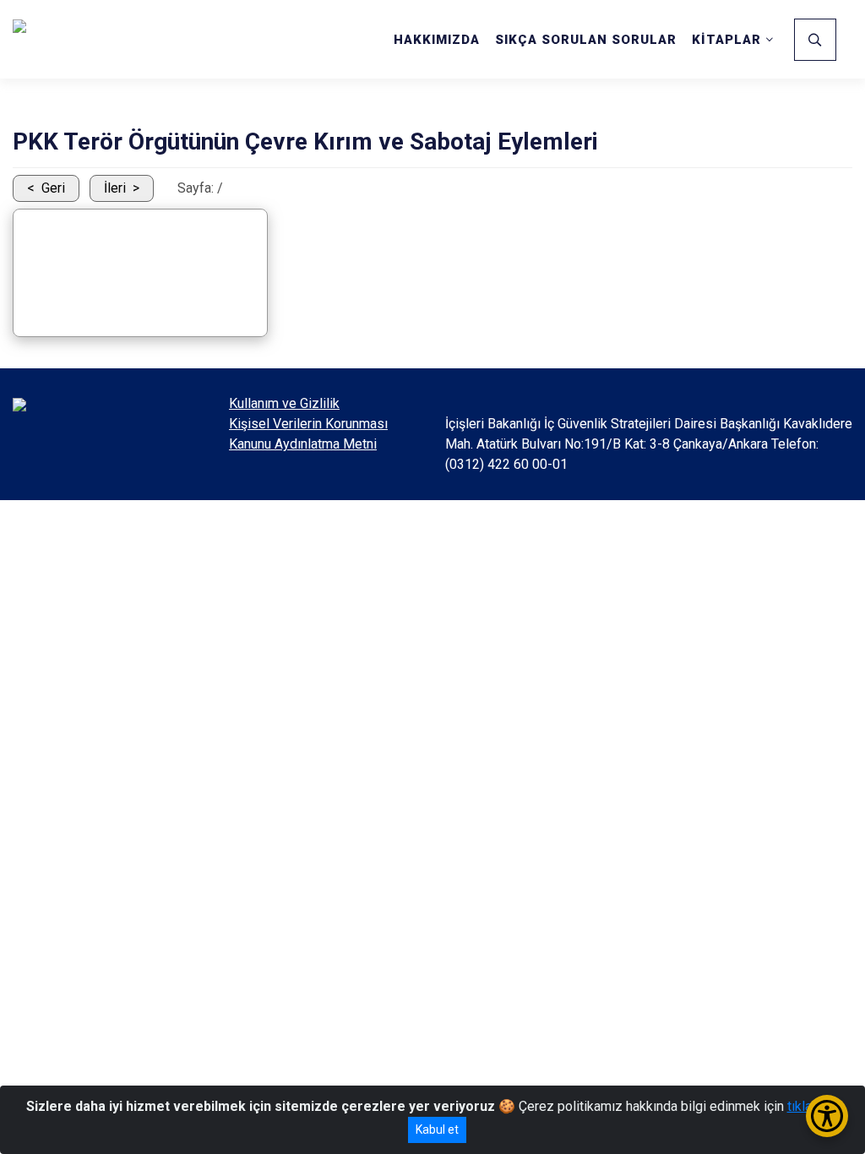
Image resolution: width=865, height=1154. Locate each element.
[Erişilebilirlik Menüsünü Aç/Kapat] (827, 1116)
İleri (115, 188)
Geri (53, 188)
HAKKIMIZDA (437, 39)
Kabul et (437, 1129)
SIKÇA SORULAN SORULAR (586, 39)
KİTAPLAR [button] (726, 39)
